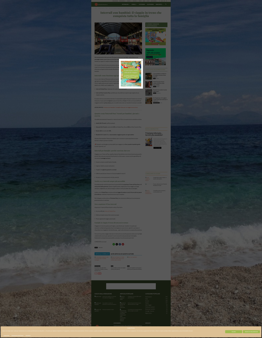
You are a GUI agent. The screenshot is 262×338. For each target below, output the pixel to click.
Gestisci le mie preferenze (251, 331)
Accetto (234, 331)
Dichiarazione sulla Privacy (17, 335)
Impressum (28, 335)
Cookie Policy (6, 335)
